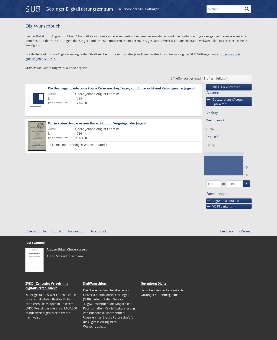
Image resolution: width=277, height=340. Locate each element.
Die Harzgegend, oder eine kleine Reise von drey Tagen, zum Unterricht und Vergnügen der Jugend (121, 88)
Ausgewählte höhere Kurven (67, 249)
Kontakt (57, 231)
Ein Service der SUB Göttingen (138, 9)
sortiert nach (193, 78)
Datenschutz (99, 231)
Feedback (226, 231)
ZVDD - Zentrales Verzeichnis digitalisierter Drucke (46, 285)
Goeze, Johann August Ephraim (224, 101)
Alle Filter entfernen (223, 87)
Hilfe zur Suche (36, 231)
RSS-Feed (245, 231)
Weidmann (215, 120)
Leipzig (212, 136)
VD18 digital (219, 206)
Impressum (76, 231)
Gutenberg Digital (154, 283)
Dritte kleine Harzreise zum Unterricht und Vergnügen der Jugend (97, 123)
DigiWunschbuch (222, 200)
